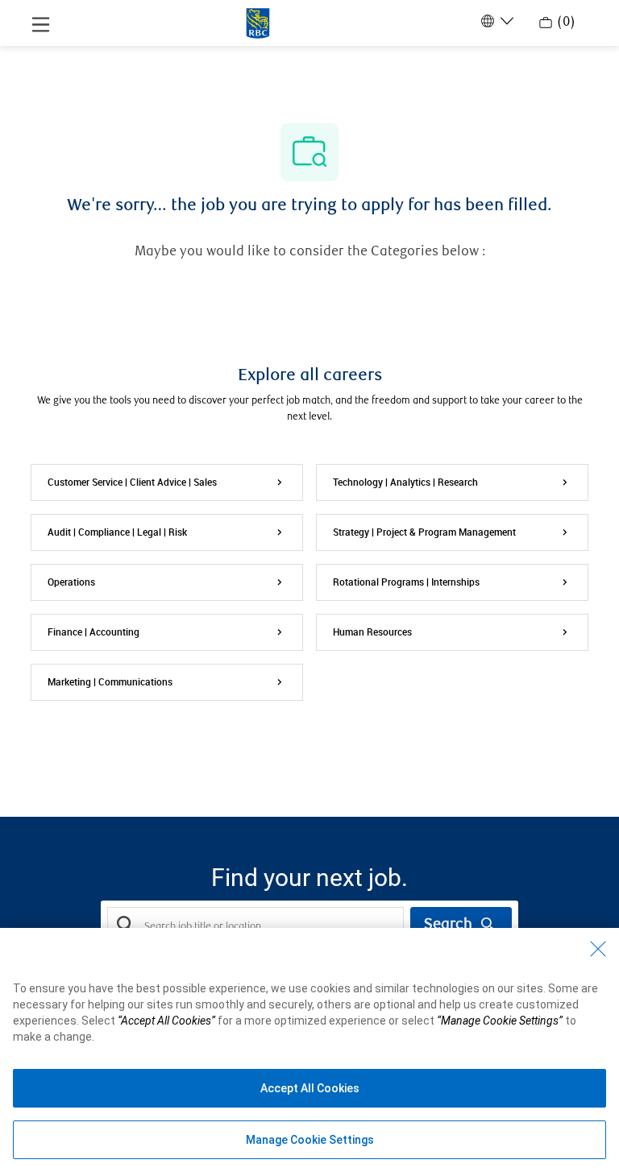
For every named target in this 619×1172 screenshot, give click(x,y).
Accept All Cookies (309, 1088)
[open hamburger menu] (41, 23)
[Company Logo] (258, 22)
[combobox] (255, 925)
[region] (309, 1050)
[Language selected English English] (495, 20)
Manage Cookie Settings (310, 1139)
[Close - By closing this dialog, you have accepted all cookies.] (598, 949)
